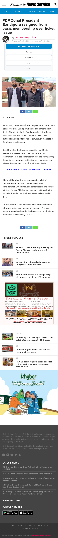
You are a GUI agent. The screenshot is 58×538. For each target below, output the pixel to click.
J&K (17, 244)
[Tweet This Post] (29, 111)
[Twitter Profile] (35, 38)
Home (5, 11)
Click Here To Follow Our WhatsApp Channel (29, 169)
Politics (31, 11)
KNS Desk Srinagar (22, 38)
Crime (53, 11)
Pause (29, 52)
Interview (17, 11)
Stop (29, 63)
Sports (18, 334)
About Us (22, 526)
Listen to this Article (30, 46)
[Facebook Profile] (32, 38)
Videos (42, 11)
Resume (29, 58)
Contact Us (43, 526)
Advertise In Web (30, 529)
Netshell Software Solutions (41, 535)
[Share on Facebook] (23, 111)
